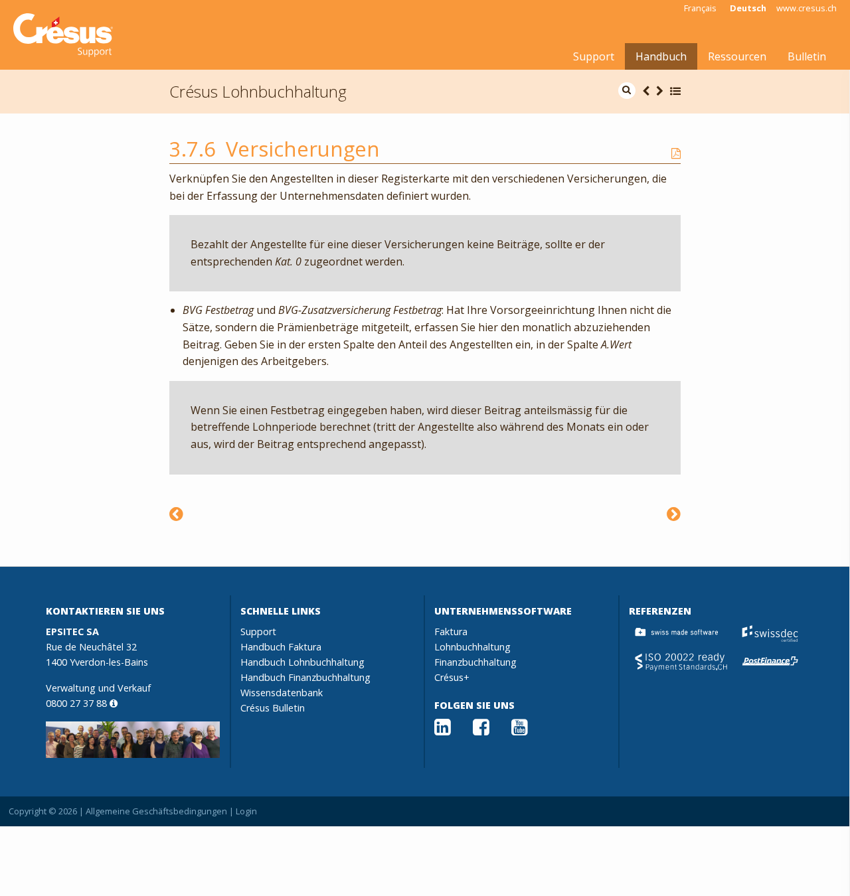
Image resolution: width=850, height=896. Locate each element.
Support (593, 56)
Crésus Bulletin (272, 708)
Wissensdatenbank (281, 692)
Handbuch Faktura (280, 646)
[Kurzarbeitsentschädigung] (674, 513)
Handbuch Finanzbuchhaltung (305, 677)
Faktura (451, 631)
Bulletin (807, 56)
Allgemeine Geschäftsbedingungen (156, 811)
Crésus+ (451, 677)
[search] (627, 90)
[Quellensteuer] (176, 513)
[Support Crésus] (63, 35)
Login (246, 811)
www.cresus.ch (806, 8)
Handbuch (661, 56)
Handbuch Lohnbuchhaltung (302, 662)
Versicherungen (303, 149)
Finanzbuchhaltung (475, 662)
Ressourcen (737, 56)
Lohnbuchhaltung (472, 646)
